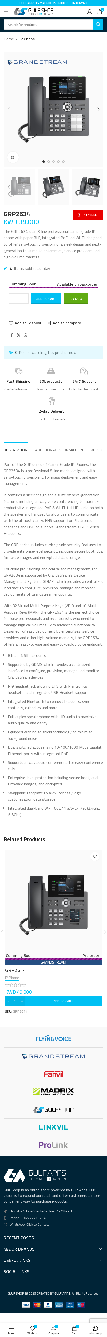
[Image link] (35, 1175)
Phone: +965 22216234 (28, 1218)
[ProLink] (53, 1145)
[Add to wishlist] (94, 856)
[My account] (90, 12)
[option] (43, 161)
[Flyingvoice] (53, 1038)
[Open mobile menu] (6, 12)
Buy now (76, 299)
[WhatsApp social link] (25, 335)
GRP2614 (15, 970)
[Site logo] (34, 11)
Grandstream (53, 962)
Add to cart (46, 299)
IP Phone (27, 39)
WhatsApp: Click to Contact (29, 1224)
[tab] (16, 449)
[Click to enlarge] (13, 157)
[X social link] (18, 335)
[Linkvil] (53, 1127)
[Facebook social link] (12, 335)
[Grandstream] (53, 1056)
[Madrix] (53, 1092)
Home (9, 39)
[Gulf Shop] (53, 1109)
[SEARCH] (98, 24)
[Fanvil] (53, 1074)
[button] (9, 109)
